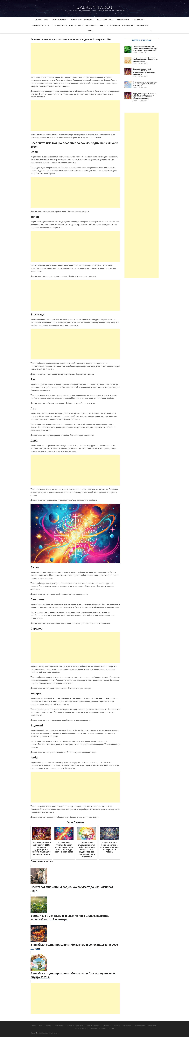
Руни (111, 20)
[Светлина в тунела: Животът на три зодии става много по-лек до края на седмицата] (63, 833)
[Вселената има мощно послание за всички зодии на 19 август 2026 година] (109, 833)
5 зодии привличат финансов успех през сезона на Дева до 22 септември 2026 (145, 59)
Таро (46, 20)
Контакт (111, 1028)
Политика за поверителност (98, 1028)
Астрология (127, 25)
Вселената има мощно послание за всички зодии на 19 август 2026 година (109, 847)
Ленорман (75, 20)
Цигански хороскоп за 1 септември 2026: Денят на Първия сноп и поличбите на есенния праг (144, 71)
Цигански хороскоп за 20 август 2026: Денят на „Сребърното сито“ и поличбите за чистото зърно (41, 848)
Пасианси (138, 20)
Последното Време (139, 1025)
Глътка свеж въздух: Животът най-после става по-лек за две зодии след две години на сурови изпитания (86, 850)
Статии (90, 31)
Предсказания (113, 25)
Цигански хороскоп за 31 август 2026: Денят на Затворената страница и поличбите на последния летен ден (145, 95)
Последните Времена (95, 25)
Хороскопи (60, 25)
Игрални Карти (123, 20)
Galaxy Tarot (94, 7)
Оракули (101, 20)
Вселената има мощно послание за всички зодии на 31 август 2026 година (145, 83)
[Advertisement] (75, 58)
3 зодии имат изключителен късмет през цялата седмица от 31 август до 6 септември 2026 (145, 48)
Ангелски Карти (59, 20)
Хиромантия (142, 25)
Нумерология (75, 25)
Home (34, 1025)
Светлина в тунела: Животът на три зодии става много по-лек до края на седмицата (64, 847)
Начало (38, 20)
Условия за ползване (81, 1028)
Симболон (88, 20)
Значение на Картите (41, 25)
